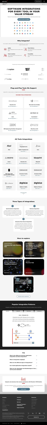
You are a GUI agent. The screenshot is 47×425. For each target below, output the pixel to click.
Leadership (3, 400)
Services (19, 402)
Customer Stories (34, 400)
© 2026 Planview (4, 423)
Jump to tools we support (24, 19)
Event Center (33, 405)
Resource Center (34, 403)
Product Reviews (34, 402)
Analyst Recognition (34, 399)
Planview (5, 1)
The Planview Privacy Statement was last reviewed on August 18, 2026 (12, 418)
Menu (43, 4)
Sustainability (4, 406)
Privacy (12, 423)
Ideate (7, 311)
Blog (32, 406)
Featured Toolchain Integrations (21, 405)
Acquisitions (5, 410)
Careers (3, 402)
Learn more (23, 151)
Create (18, 311)
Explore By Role (20, 407)
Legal (8, 423)
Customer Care (4, 408)
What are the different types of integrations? (21, 362)
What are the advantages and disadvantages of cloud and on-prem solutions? (23, 369)
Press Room (33, 408)
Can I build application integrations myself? (21, 365)
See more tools (24, 193)
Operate (39, 311)
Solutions (19, 397)
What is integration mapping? (17, 359)
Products (19, 399)
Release (29, 311)
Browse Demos (38, 1)
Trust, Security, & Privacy (5, 405)
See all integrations (12, 106)
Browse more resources (23, 296)
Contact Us (36, 417)
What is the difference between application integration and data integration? (21, 356)
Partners (3, 403)
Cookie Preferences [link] (16, 423)
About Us (3, 399)
